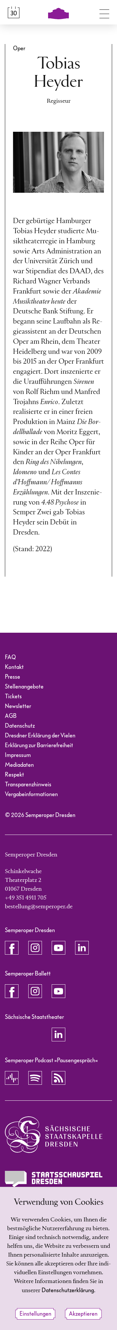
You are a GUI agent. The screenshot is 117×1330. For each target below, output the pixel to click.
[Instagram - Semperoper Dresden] (35, 948)
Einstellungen (35, 1314)
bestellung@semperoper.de (38, 907)
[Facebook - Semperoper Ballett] (12, 991)
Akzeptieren (83, 1314)
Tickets (13, 696)
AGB (11, 716)
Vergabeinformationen (31, 794)
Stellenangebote (24, 687)
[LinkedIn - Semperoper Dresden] (82, 948)
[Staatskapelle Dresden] (53, 1134)
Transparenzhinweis (28, 784)
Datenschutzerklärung (68, 1290)
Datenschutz (20, 726)
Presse (12, 677)
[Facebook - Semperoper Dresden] (12, 948)
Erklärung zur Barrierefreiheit (39, 745)
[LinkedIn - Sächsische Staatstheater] (58, 1034)
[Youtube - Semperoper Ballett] (58, 991)
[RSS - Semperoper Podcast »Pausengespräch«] (58, 1078)
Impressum (18, 755)
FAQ (10, 657)
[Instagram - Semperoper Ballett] (35, 991)
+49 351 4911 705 (25, 898)
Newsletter (18, 706)
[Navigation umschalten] (104, 12)
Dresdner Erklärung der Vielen (40, 736)
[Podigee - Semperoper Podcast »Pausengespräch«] (12, 1078)
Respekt (14, 775)
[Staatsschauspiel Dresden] (53, 1179)
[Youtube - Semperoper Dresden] (58, 948)
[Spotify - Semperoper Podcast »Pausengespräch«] (35, 1078)
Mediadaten (19, 765)
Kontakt (14, 667)
